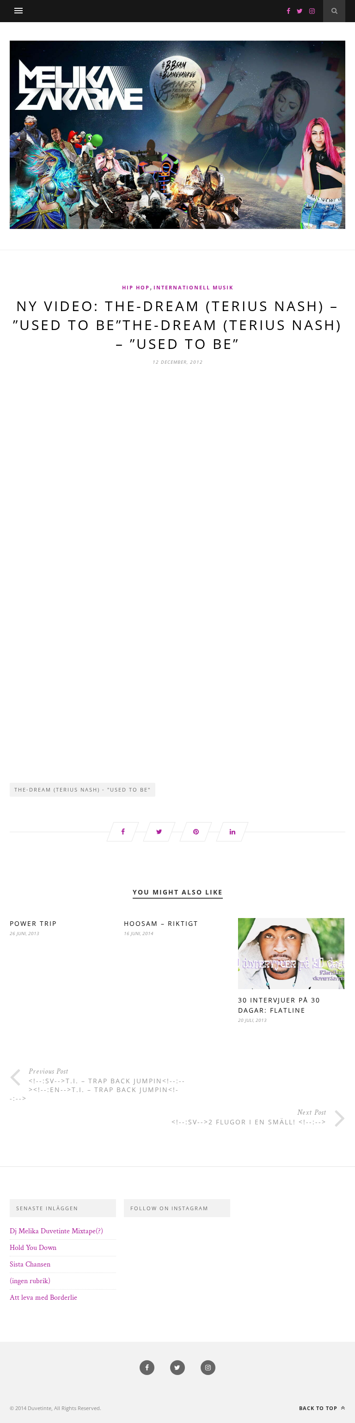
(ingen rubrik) (30, 1281)
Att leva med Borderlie (43, 1298)
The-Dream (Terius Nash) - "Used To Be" (82, 789)
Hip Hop (136, 287)
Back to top (319, 1408)
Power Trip (33, 923)
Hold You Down (33, 1248)
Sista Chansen (30, 1264)
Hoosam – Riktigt (161, 923)
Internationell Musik (193, 287)
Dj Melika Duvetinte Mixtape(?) (56, 1231)
